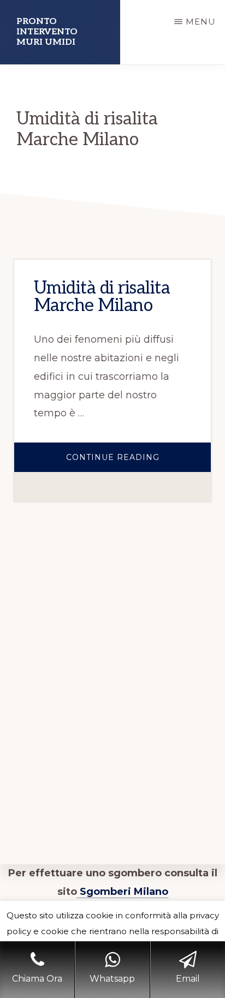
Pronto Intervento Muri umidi (47, 31)
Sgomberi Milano (122, 892)
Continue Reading (138, 462)
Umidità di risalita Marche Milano (102, 297)
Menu (201, 21)
